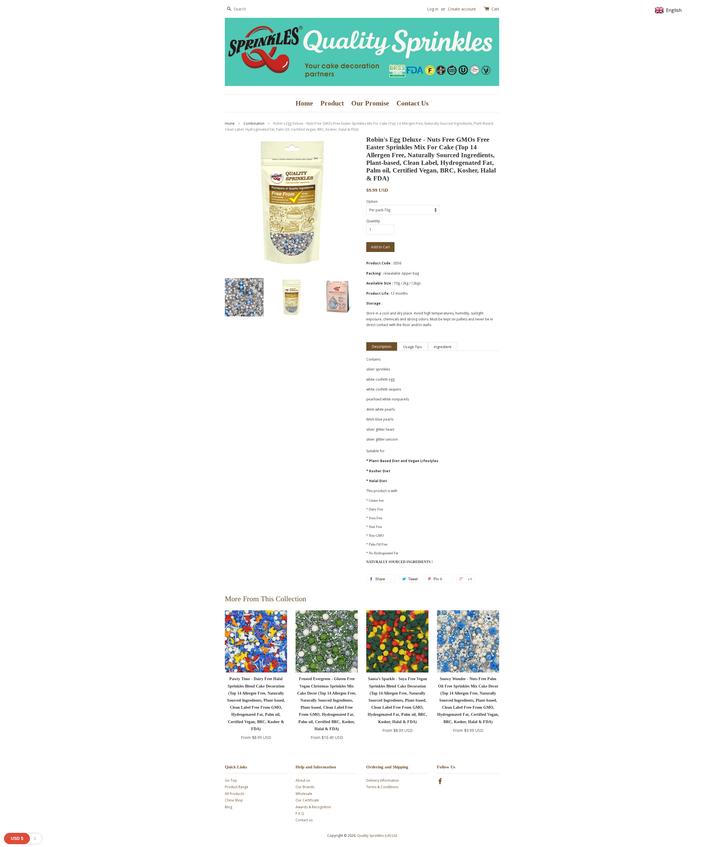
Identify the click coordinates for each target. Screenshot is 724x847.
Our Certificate (307, 800)
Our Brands (305, 787)
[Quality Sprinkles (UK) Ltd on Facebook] (440, 782)
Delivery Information (382, 780)
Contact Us (412, 103)
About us (303, 780)
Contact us (304, 820)
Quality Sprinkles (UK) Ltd (377, 835)
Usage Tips (412, 346)
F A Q (300, 813)
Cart (495, 9)
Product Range (236, 787)
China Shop (234, 800)
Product (332, 103)
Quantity (373, 221)
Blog (228, 807)
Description (381, 346)
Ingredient (442, 346)
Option (372, 201)
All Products (234, 793)
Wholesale (304, 793)
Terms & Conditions (382, 787)
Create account (462, 9)
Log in (432, 9)
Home (304, 103)
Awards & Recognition (313, 807)
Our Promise (370, 103)
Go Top (231, 780)
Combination (254, 123)
